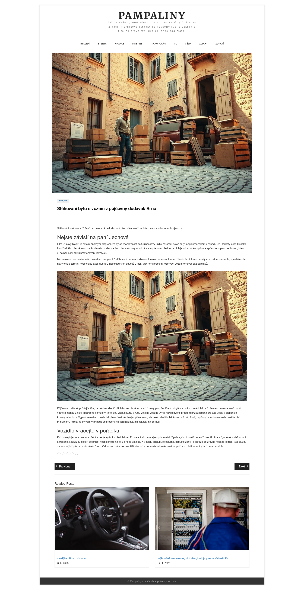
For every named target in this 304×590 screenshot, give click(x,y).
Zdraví (220, 43)
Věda (188, 43)
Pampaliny (152, 15)
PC (175, 43)
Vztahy (203, 43)
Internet (138, 43)
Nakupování (158, 43)
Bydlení (85, 43)
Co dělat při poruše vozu (72, 558)
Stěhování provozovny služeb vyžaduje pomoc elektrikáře (192, 558)
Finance (120, 43)
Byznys (102, 43)
